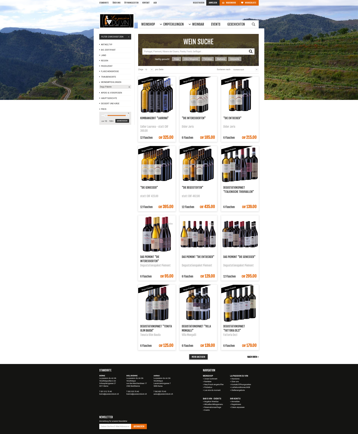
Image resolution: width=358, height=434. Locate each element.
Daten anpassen (238, 407)
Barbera (221, 59)
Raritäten (207, 381)
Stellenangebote (238, 390)
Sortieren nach (223, 69)
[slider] (106, 115)
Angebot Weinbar (211, 401)
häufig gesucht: (162, 59)
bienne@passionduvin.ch (136, 394)
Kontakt (146, 2)
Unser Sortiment (211, 379)
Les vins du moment (212, 390)
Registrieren (198, 2)
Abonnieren (139, 426)
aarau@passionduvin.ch (163, 394)
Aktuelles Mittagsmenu (213, 404)
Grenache (234, 59)
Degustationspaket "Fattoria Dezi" (234, 328)
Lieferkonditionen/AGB (240, 387)
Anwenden (122, 121)
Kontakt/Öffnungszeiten (241, 384)
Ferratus (208, 59)
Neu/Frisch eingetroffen (214, 384)
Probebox (208, 387)
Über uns (116, 2)
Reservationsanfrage (212, 407)
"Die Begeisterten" (192, 187)
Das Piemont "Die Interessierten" (149, 258)
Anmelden (213, 2)
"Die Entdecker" (232, 118)
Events (207, 410)
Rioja (176, 59)
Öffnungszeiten (131, 2)
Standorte (104, 2)
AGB (155, 2)
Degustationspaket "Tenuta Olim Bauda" (156, 328)
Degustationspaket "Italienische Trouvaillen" (238, 189)
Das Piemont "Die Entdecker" (198, 257)
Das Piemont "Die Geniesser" (239, 257)
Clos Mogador (191, 59)
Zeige (140, 69)
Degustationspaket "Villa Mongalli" (196, 328)
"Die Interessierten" (194, 118)
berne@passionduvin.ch (109, 394)
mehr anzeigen (198, 356)
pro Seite (159, 69)
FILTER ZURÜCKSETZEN (112, 36)
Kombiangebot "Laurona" (154, 118)
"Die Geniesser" (149, 187)
